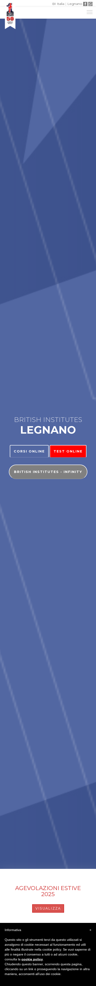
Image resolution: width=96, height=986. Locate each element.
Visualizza (48, 908)
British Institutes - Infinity (48, 472)
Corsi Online (29, 451)
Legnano (74, 4)
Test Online (68, 451)
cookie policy (32, 959)
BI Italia (58, 4)
